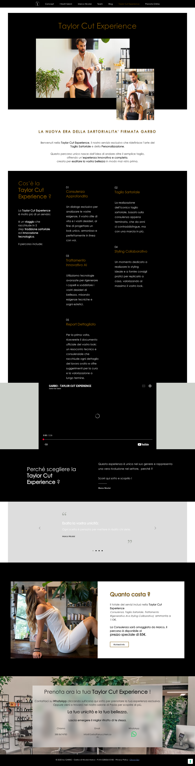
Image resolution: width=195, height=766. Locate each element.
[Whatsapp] (134, 734)
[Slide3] (99, 550)
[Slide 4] (102, 550)
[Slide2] (96, 550)
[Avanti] (155, 528)
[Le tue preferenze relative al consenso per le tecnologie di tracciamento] (190, 761)
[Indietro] (39, 528)
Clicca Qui (134, 760)
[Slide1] (93, 550)
